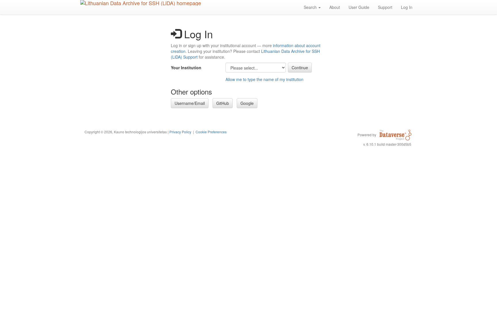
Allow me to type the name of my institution (264, 79)
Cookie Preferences (211, 131)
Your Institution (186, 67)
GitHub (222, 103)
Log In (406, 7)
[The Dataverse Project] (395, 134)
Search (311, 7)
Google (247, 103)
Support (385, 7)
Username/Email (190, 103)
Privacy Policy (180, 131)
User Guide (359, 7)
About (334, 7)
